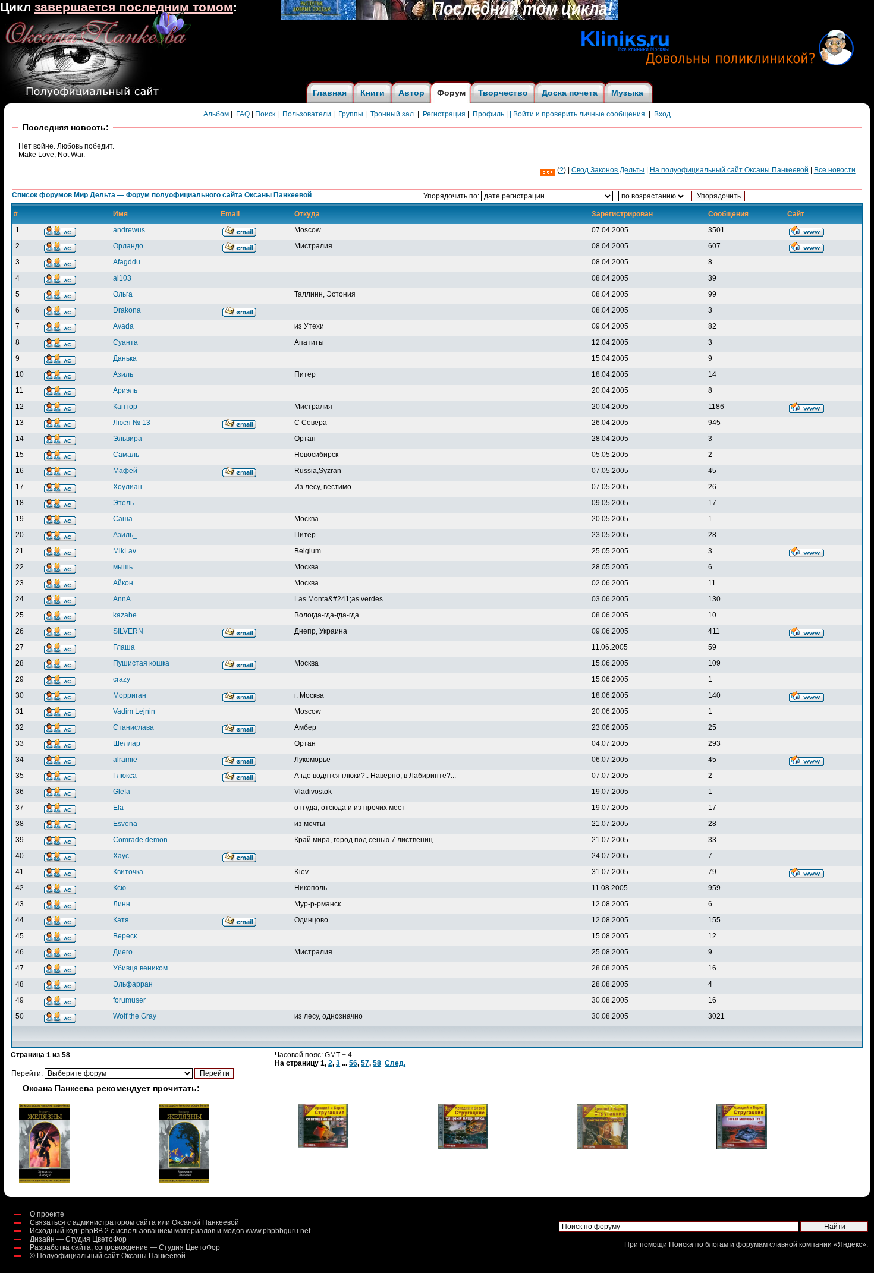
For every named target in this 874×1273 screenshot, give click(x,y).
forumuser (129, 1000)
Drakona (127, 310)
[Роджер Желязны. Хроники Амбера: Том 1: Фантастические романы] (44, 1181)
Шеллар (126, 743)
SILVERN (128, 631)
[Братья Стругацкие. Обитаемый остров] (602, 1147)
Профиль (488, 114)
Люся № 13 (131, 422)
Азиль (123, 374)
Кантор (125, 406)
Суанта (125, 342)
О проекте (47, 1214)
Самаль (126, 454)
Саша (123, 519)
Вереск (125, 936)
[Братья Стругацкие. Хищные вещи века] (463, 1146)
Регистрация (444, 114)
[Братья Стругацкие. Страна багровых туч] (741, 1146)
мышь (123, 567)
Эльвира (127, 438)
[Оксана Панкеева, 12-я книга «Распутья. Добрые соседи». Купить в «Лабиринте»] (449, 18)
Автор (411, 92)
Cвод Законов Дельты (608, 170)
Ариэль (125, 390)
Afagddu (126, 262)
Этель (123, 503)
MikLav (124, 551)
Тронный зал (392, 114)
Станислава (133, 727)
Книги (372, 92)
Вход (662, 114)
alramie (125, 759)
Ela (118, 807)
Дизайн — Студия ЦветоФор (78, 1239)
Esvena (125, 824)
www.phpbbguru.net (278, 1231)
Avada (123, 326)
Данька (125, 358)
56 (353, 1063)
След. (395, 1063)
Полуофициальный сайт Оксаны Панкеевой (111, 1256)
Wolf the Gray (134, 1016)
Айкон (123, 583)
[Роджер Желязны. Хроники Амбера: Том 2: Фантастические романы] (184, 1181)
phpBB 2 (95, 1231)
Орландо (128, 246)
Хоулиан (127, 487)
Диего (123, 952)
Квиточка (128, 872)
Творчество (503, 92)
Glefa (121, 791)
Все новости (835, 170)
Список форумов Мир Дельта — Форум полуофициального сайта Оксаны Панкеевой (162, 195)
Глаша (124, 647)
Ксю (119, 888)
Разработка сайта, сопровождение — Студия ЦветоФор (125, 1247)
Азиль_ (125, 535)
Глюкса (125, 775)
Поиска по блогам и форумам (718, 1244)
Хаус (121, 856)
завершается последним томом (133, 7)
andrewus (129, 230)
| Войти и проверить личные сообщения (577, 114)
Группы (350, 114)
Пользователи (306, 114)
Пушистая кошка (141, 663)
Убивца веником (140, 968)
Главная (330, 92)
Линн (121, 904)
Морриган (129, 695)
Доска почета (570, 92)
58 (377, 1063)
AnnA (122, 599)
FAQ (243, 114)
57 (365, 1063)
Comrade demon (140, 840)
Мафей (125, 471)
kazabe (125, 615)
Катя (121, 920)
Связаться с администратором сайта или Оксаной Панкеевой (134, 1222)
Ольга (123, 294)
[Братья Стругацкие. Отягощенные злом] (323, 1146)
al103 (122, 278)
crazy (121, 679)
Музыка (627, 92)
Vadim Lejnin (134, 711)
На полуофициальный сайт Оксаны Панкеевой (729, 170)
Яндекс (850, 1244)
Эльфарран (133, 984)
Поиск (265, 114)
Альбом (216, 114)
